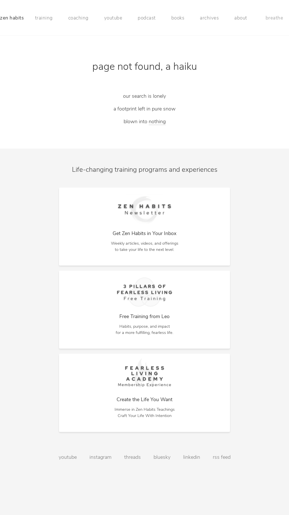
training (44, 18)
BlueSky (162, 457)
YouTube (68, 457)
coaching (78, 18)
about (240, 18)
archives (209, 18)
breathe (274, 18)
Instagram (100, 457)
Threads (132, 457)
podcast (147, 18)
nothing (157, 122)
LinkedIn (191, 457)
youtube (113, 18)
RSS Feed (222, 457)
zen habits (12, 18)
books (178, 18)
